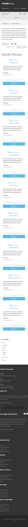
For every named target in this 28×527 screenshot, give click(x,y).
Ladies (4, 352)
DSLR (4, 347)
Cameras (4, 342)
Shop (9, 3)
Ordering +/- (5, 43)
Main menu (6, 8)
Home (9, 23)
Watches (4, 360)
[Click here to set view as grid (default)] (12, 43)
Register (23, 8)
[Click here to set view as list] (15, 43)
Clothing (4, 350)
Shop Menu (6, 13)
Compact (5, 345)
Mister (4, 354)
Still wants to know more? (6, 402)
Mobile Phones (5, 357)
